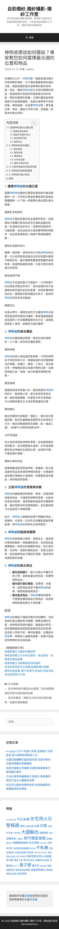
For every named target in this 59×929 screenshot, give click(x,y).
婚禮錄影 (44, 832)
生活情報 (13, 684)
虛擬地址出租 (42, 860)
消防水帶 (43, 843)
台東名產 (16, 833)
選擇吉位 (18, 142)
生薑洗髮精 (20, 852)
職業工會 (18, 860)
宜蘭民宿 (11, 838)
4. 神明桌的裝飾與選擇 (20, 170)
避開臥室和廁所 (20, 131)
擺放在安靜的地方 (22, 134)
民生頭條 (34, 842)
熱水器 (33, 848)
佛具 (22, 826)
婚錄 (51, 833)
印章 (43, 826)
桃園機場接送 (20, 842)
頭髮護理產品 (38, 869)
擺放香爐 (18, 152)
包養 (36, 826)
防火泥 (16, 866)
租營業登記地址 (34, 856)
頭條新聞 (43, 866)
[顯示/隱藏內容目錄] (32, 123)
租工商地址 (21, 856)
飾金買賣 (21, 873)
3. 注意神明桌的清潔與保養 (22, 166)
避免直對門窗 (20, 138)
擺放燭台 (18, 156)
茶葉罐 (33, 899)
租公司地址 (43, 853)
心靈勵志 (19, 839)
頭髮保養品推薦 (22, 870)
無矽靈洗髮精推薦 (21, 848)
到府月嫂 (29, 826)
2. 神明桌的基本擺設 (19, 145)
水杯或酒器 (19, 159)
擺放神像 (17, 149)
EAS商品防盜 (11, 820)
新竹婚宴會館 (35, 838)
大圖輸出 (30, 832)
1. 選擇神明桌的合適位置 (20, 127)
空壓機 (28, 895)
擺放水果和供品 (21, 163)
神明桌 (26, 78)
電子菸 (35, 865)
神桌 (36, 853)
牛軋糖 (42, 847)
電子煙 (25, 865)
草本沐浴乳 (29, 860)
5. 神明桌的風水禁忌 (19, 174)
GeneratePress (29, 924)
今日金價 (23, 819)
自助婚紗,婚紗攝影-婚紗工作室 (29, 11)
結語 (11, 178)
